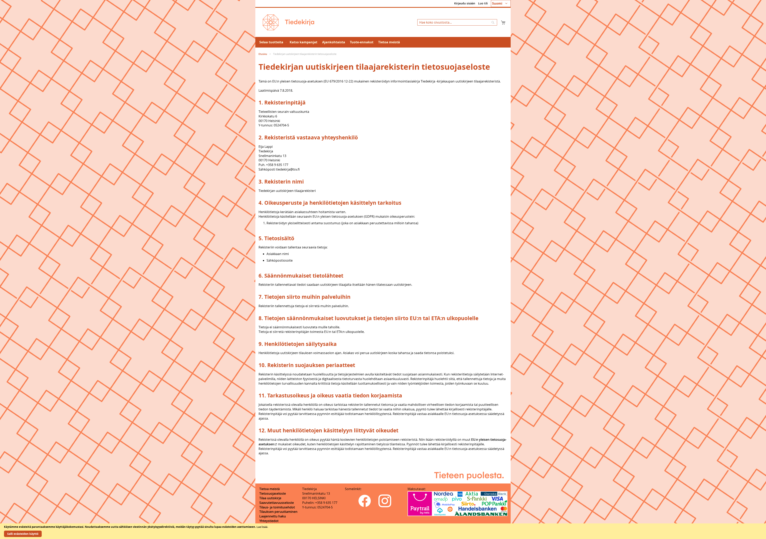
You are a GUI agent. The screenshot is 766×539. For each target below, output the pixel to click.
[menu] (383, 42)
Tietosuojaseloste (272, 493)
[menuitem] (272, 42)
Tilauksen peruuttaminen (278, 511)
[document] (383, 531)
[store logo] (288, 22)
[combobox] (457, 22)
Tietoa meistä (269, 489)
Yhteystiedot (268, 521)
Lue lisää (262, 527)
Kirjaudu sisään (464, 3)
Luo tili (483, 3)
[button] (500, 3)
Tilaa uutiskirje (270, 498)
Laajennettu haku (272, 516)
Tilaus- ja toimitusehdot (277, 507)
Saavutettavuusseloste (276, 502)
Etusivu (263, 54)
